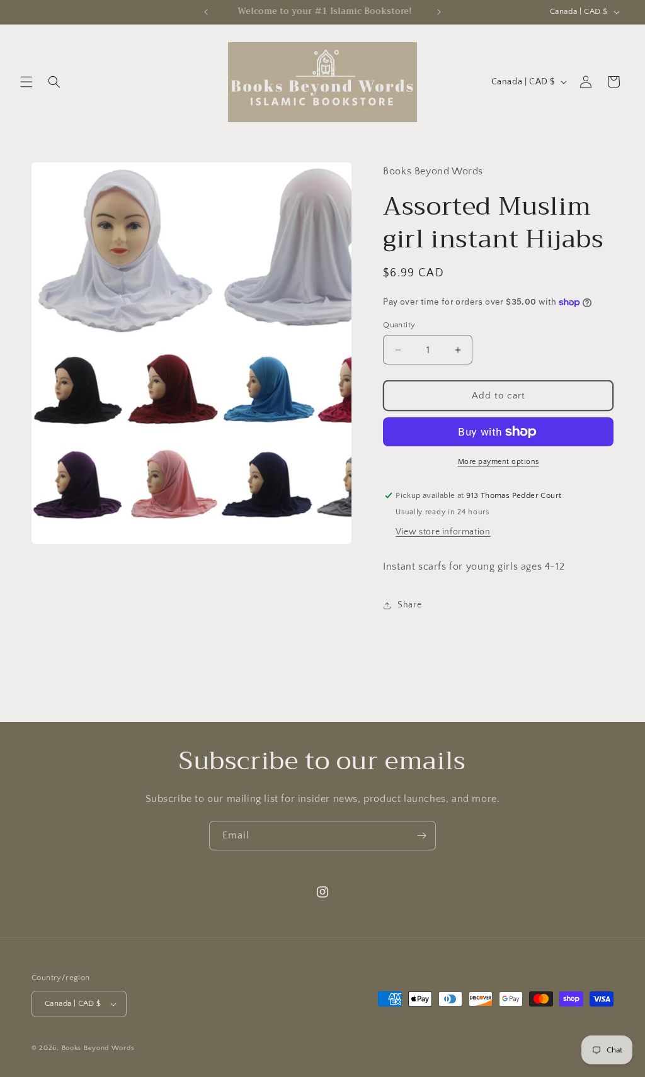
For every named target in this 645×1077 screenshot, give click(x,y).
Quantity (399, 324)
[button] (26, 82)
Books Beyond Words (98, 1048)
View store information (443, 532)
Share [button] (409, 605)
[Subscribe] (421, 835)
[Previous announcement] (206, 12)
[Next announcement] (439, 12)
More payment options (498, 462)
